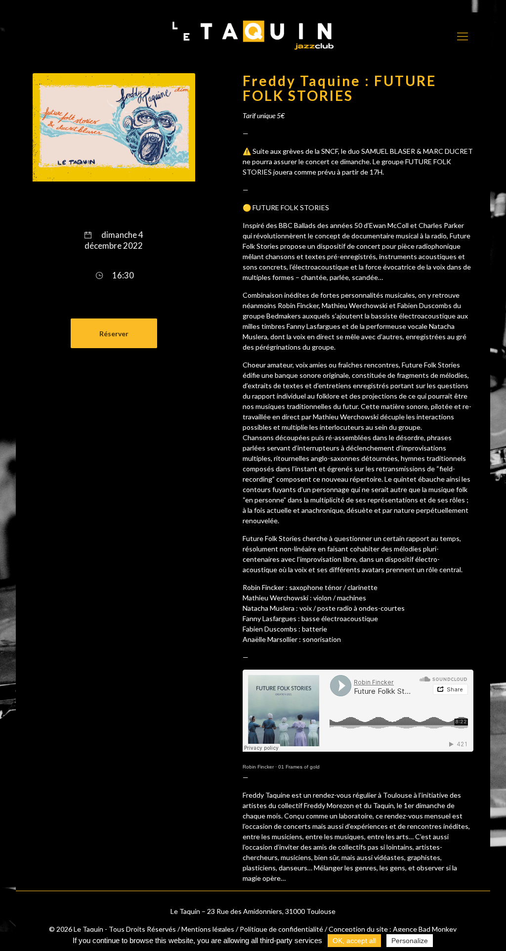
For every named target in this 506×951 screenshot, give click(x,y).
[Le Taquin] (252, 34)
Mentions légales (207, 929)
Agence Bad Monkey (425, 929)
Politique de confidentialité (281, 929)
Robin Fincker (258, 767)
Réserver (113, 333)
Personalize (409, 941)
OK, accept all (354, 941)
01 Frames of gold (299, 767)
